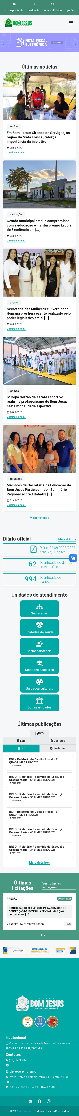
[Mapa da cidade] (39, 972)
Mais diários (67, 539)
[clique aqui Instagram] (48, 1101)
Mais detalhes (39, 862)
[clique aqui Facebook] (39, 1101)
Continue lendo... (16, 152)
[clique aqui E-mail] (30, 1101)
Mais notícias (39, 518)
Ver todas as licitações (51, 885)
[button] (41, 935)
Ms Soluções (26, 1111)
